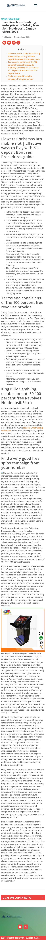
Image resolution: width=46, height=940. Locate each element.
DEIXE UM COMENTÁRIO (17, 897)
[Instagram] (26, 927)
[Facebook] (20, 927)
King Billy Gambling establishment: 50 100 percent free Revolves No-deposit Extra (23, 70)
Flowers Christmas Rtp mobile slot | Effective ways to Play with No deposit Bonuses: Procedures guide (24, 56)
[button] (4, 43)
